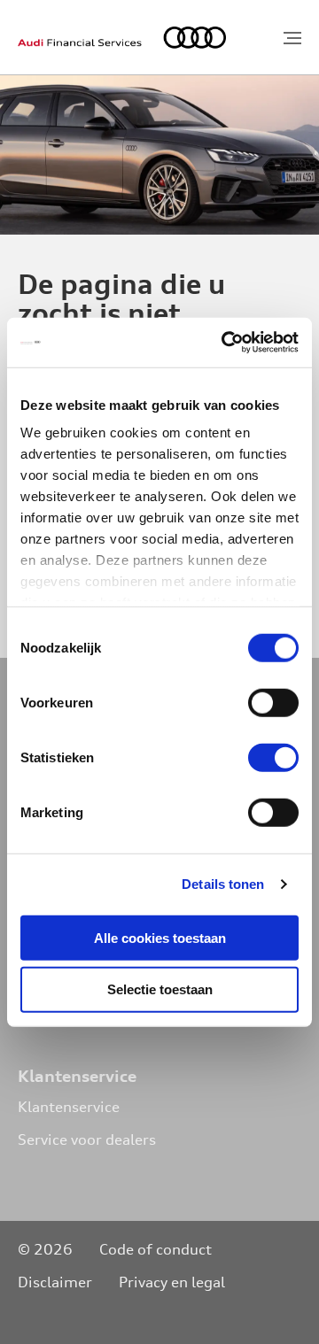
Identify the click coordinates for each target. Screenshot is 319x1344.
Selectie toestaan (160, 989)
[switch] (273, 702)
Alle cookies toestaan (160, 937)
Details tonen (223, 884)
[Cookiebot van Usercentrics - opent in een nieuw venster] (225, 342)
